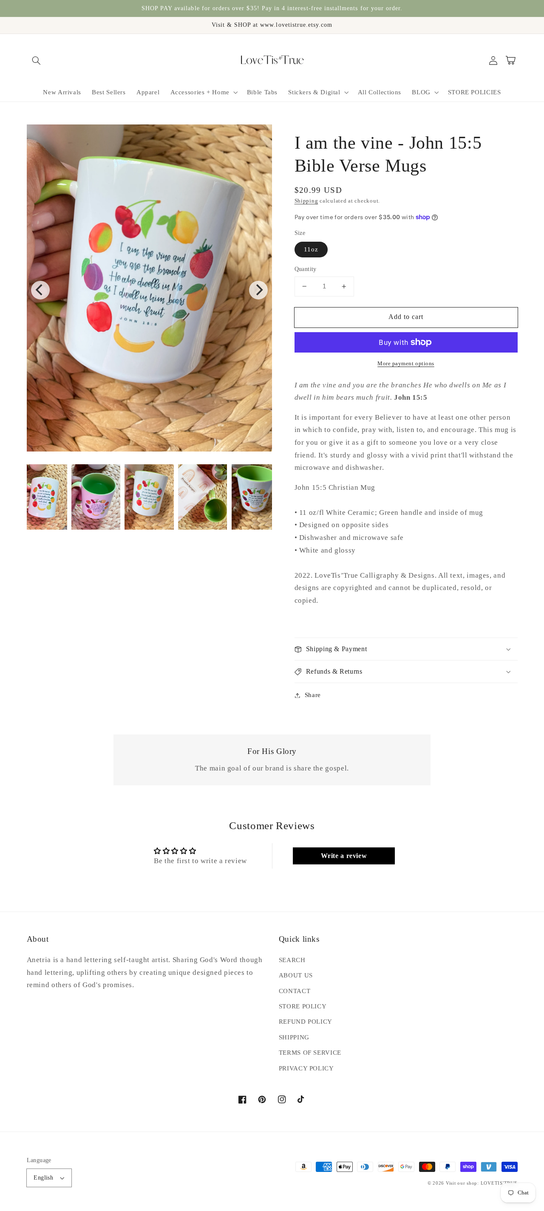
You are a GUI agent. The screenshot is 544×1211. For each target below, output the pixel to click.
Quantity (306, 269)
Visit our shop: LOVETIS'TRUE (482, 1183)
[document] (149, 290)
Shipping (306, 201)
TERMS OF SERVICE (310, 1052)
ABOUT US (296, 975)
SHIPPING (294, 1037)
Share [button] (313, 695)
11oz (311, 249)
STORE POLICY (303, 1006)
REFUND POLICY (305, 1021)
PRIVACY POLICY (306, 1068)
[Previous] (40, 290)
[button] (36, 60)
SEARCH (292, 960)
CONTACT (294, 991)
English (43, 1177)
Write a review (344, 855)
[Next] (258, 290)
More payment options (405, 364)
